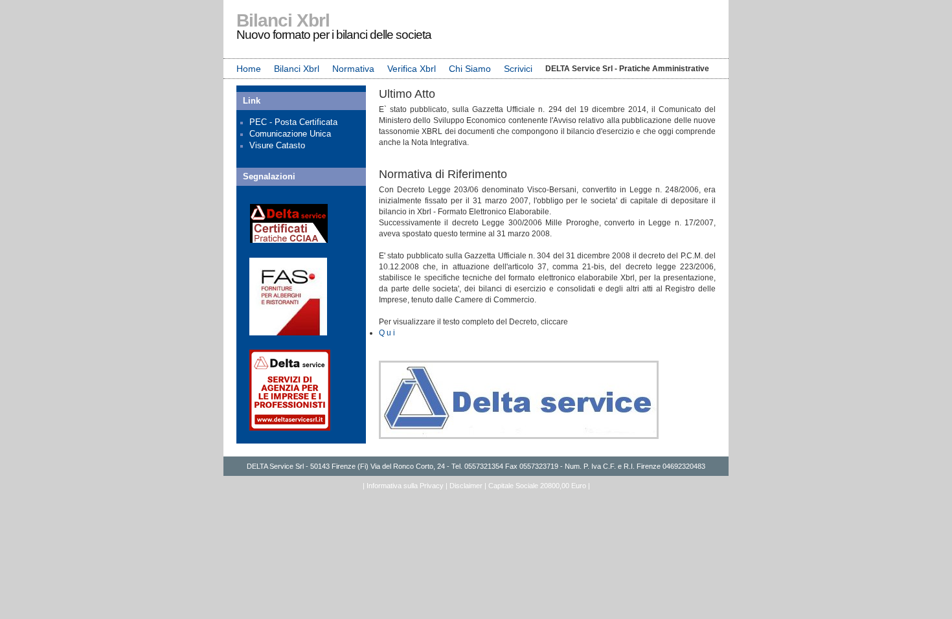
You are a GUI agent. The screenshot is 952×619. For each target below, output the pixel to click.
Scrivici (518, 68)
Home (248, 68)
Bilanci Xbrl (296, 68)
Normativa (353, 68)
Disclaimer (465, 486)
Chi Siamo (470, 68)
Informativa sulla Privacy (405, 486)
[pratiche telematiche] (289, 428)
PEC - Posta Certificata (293, 122)
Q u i (387, 332)
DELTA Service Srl (275, 466)
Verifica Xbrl (411, 68)
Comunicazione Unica (290, 134)
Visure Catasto (277, 145)
